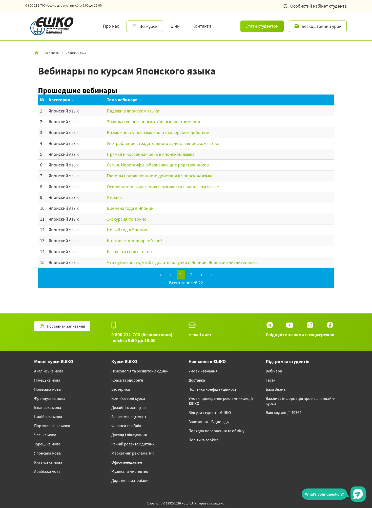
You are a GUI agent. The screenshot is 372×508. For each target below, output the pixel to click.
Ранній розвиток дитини (133, 443)
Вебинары (52, 53)
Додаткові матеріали (130, 480)
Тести (271, 380)
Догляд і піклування (129, 434)
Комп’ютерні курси (128, 398)
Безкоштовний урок (321, 26)
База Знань (275, 389)
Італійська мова (48, 416)
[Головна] (36, 53)
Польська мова (47, 389)
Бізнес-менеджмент (128, 416)
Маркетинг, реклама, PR (132, 453)
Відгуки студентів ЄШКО (210, 412)
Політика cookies (204, 439)
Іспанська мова (47, 407)
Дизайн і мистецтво (128, 407)
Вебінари (274, 370)
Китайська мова (48, 462)
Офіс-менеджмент (127, 462)
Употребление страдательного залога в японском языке (163, 143)
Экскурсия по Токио (127, 219)
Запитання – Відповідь (209, 421)
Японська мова (47, 453)
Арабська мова (47, 471)
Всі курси (148, 26)
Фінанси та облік (126, 425)
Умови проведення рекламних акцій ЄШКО (221, 401)
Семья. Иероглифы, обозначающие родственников (158, 165)
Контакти (201, 26)
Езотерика (120, 389)
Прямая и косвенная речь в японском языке (151, 154)
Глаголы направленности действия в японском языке (160, 176)
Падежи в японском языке (133, 111)
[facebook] (330, 325)
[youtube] (290, 325)
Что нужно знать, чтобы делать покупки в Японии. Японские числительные (182, 262)
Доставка (197, 380)
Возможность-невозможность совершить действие (158, 132)
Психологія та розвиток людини (140, 370)
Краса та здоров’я (127, 380)
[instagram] (310, 325)
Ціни (175, 26)
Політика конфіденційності (213, 389)
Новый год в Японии (127, 230)
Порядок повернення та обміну (216, 430)
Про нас (111, 26)
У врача (114, 197)
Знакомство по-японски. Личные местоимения (153, 121)
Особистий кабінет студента (318, 6)
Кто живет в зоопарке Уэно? (134, 240)
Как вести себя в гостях (130, 251)
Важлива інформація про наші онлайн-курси (300, 401)
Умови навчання (203, 370)
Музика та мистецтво (129, 471)
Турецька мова (47, 443)
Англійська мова (48, 370)
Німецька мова (47, 380)
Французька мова (49, 398)
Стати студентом (262, 26)
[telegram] (270, 325)
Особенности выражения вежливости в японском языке (163, 187)
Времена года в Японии (130, 208)
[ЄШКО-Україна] (49, 26)
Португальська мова (52, 425)
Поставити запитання (66, 326)
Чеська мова (45, 434)
